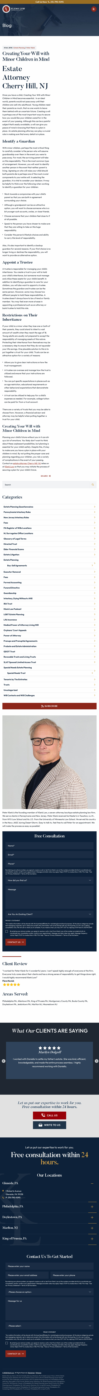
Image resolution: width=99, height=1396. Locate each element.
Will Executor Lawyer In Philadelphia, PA (22, 1383)
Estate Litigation (11, 554)
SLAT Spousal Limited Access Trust (20, 662)
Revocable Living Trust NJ (16, 1381)
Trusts (7, 684)
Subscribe (51, 706)
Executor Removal (12, 572)
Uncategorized (11, 690)
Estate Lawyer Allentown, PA (33, 1381)
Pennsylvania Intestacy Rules (17, 512)
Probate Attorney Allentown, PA (31, 1376)
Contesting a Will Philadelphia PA (12, 1389)
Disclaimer (31, 1373)
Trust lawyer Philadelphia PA (31, 1389)
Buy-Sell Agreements (17, 565)
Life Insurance (10, 619)
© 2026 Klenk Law (8, 1373)
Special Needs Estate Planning (18, 667)
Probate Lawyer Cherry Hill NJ (50, 1376)
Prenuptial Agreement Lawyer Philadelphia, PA (16, 1387)
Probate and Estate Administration (20, 646)
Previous (3, 1060)
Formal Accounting (12, 582)
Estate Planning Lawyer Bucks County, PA (47, 1383)
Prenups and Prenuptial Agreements (20, 641)
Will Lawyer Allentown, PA (31, 1385)
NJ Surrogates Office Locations (18, 533)
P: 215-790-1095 (13, 1197)
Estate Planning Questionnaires (18, 506)
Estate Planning (19, 48)
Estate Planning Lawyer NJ (43, 1379)
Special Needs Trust (16, 673)
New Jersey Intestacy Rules (16, 517)
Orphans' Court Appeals (15, 630)
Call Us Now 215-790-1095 (49, 1)
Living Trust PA (45, 1389)
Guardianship (10, 593)
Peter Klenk (30, 48)
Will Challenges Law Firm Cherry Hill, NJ (22, 1379)
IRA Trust (8, 603)
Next (96, 1060)
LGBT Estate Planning (14, 614)
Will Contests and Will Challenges (19, 695)
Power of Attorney (12, 635)
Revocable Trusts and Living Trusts (20, 657)
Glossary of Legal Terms (15, 538)
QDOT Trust (9, 651)
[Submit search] (93, 484)
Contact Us (14, 942)
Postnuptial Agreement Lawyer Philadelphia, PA (45, 1387)
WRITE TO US (52, 1125)
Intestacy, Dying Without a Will (18, 598)
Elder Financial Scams (14, 549)
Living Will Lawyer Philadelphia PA (50, 1385)
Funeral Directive (12, 587)
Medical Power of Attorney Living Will (21, 625)
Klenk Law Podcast (12, 609)
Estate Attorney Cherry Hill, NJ (11, 1376)
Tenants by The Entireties (15, 679)
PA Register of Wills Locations (18, 528)
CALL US (52, 1115)
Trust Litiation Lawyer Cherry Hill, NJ (33, 1377)
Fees (6, 522)
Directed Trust (10, 544)
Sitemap (38, 1373)
